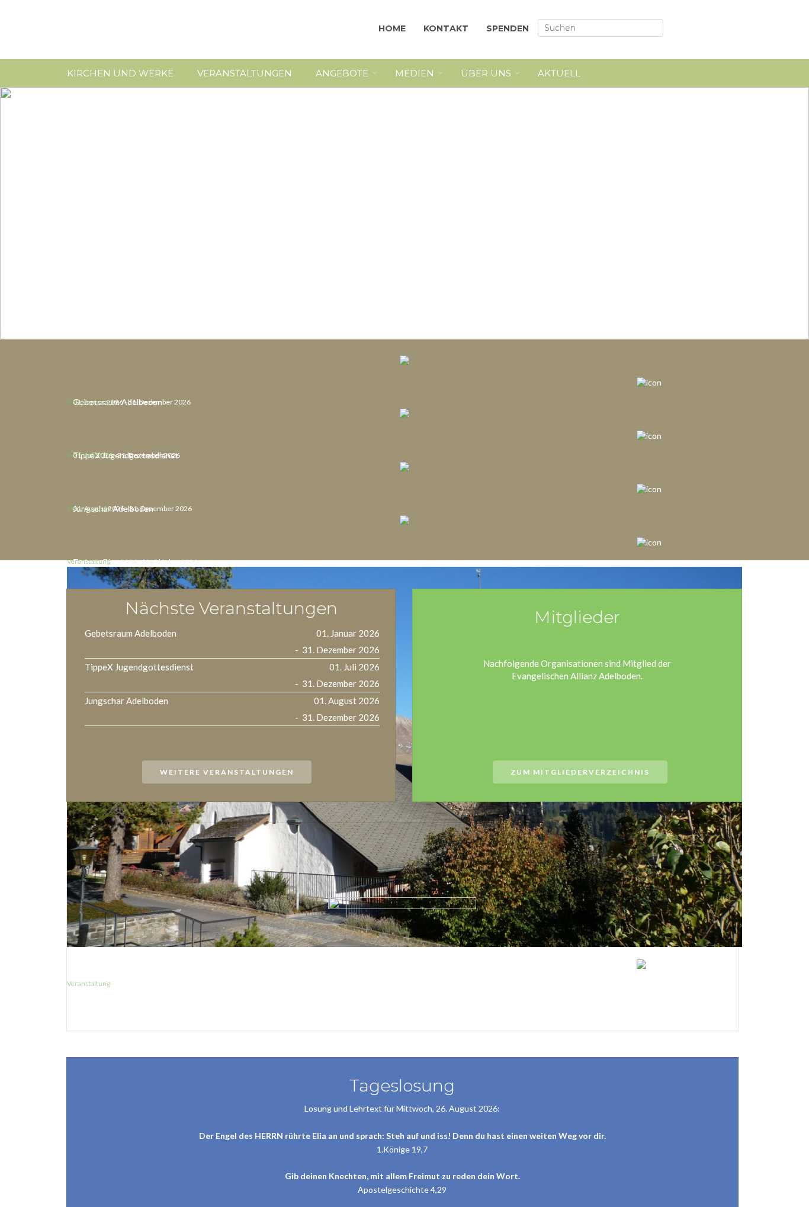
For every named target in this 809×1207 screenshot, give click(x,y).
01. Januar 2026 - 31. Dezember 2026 (132, 401)
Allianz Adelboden (173, 29)
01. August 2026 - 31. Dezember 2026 (132, 508)
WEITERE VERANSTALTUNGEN (227, 772)
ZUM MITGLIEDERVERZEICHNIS (580, 772)
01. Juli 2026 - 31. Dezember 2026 (126, 455)
